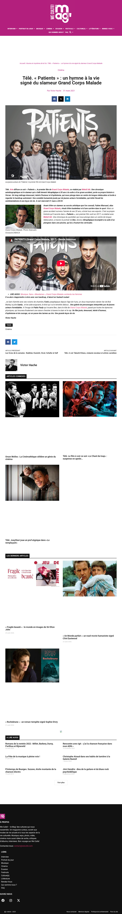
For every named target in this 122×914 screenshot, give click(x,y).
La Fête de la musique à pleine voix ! (22, 756)
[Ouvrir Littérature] (100, 29)
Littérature (5, 878)
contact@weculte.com (23, 846)
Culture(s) (5, 875)
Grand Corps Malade (60, 189)
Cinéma (61, 70)
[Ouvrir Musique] (44, 29)
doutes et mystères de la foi (36, 63)
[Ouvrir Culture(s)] (87, 29)
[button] (54, 99)
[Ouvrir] (72, 32)
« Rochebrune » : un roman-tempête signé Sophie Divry (31, 722)
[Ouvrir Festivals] (75, 29)
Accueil (22, 63)
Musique (4, 863)
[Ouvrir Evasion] (63, 29)
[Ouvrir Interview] (17, 29)
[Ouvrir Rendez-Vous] (114, 29)
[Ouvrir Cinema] (53, 29)
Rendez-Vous (6, 882)
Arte (11, 189)
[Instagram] (11, 900)
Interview (5, 857)
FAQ (3, 888)
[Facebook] (3, 900)
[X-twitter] (18, 900)
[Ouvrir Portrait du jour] (34, 29)
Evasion (4, 869)
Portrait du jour (7, 860)
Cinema (4, 866)
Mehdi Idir (86, 189)
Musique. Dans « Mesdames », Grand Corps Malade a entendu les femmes (51, 294)
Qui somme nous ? (9, 885)
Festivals (5, 872)
